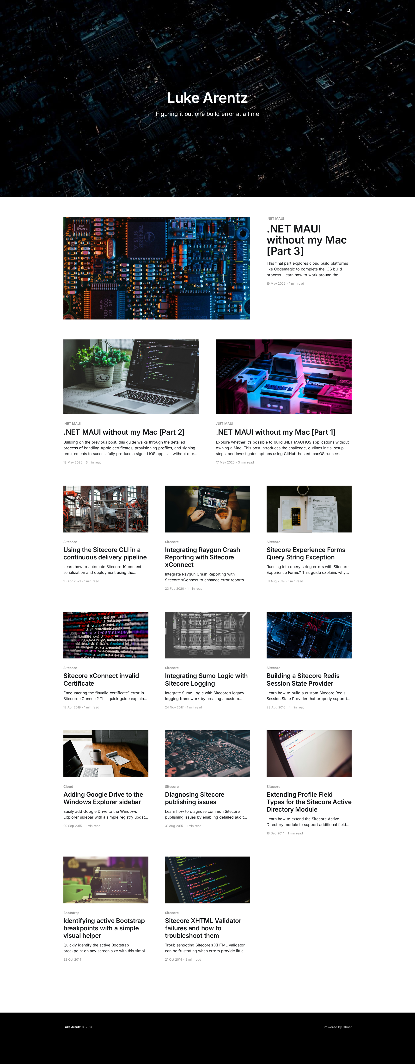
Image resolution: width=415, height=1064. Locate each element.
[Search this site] (349, 10)
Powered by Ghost (338, 1027)
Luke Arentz (72, 1027)
